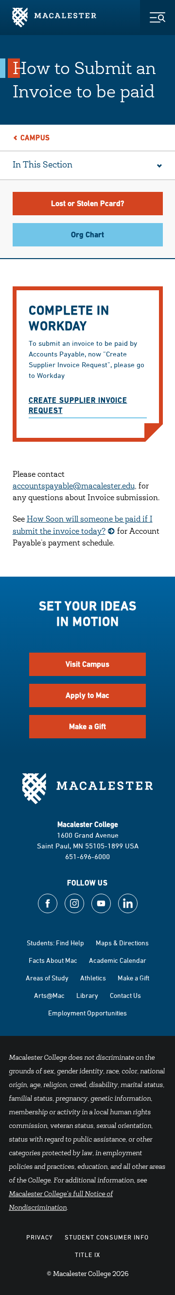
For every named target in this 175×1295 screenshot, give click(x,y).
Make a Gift (87, 726)
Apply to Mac (87, 695)
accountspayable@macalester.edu (74, 486)
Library (87, 995)
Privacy (39, 1237)
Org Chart (87, 234)
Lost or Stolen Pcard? (87, 203)
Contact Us (125, 995)
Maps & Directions (122, 942)
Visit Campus (87, 664)
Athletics (93, 978)
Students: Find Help (55, 942)
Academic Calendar (117, 960)
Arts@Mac (49, 995)
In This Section (42, 165)
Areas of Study (47, 978)
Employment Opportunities (87, 1013)
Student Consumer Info (107, 1237)
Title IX (87, 1254)
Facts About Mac (53, 960)
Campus (35, 137)
